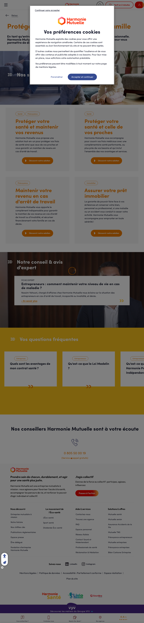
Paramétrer (57, 76)
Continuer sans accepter (47, 10)
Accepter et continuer (82, 76)
